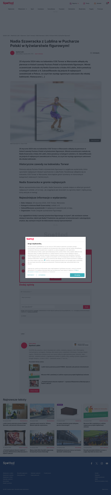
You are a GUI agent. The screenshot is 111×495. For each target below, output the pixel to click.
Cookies (37, 272)
